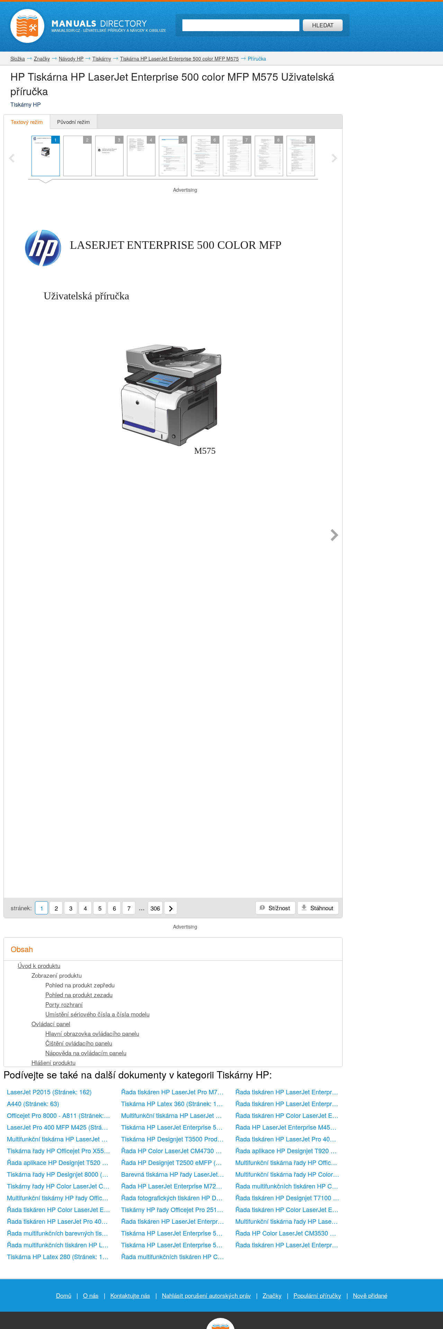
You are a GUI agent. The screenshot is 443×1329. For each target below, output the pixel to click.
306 (155, 908)
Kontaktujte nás (130, 1295)
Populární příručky (317, 1295)
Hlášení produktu (53, 1062)
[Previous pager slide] (12, 159)
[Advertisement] (173, 202)
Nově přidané (370, 1295)
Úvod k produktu (39, 965)
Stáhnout (321, 907)
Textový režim (27, 121)
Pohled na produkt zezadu (78, 994)
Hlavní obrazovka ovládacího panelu (92, 1033)
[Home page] (27, 26)
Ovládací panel (50, 1023)
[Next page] (334, 535)
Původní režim (73, 121)
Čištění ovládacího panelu (78, 1043)
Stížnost (278, 907)
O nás (91, 1295)
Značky (272, 1295)
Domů (63, 1295)
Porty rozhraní (64, 1004)
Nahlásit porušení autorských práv (206, 1295)
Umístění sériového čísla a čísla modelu (97, 1014)
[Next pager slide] (334, 159)
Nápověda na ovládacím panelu (85, 1052)
